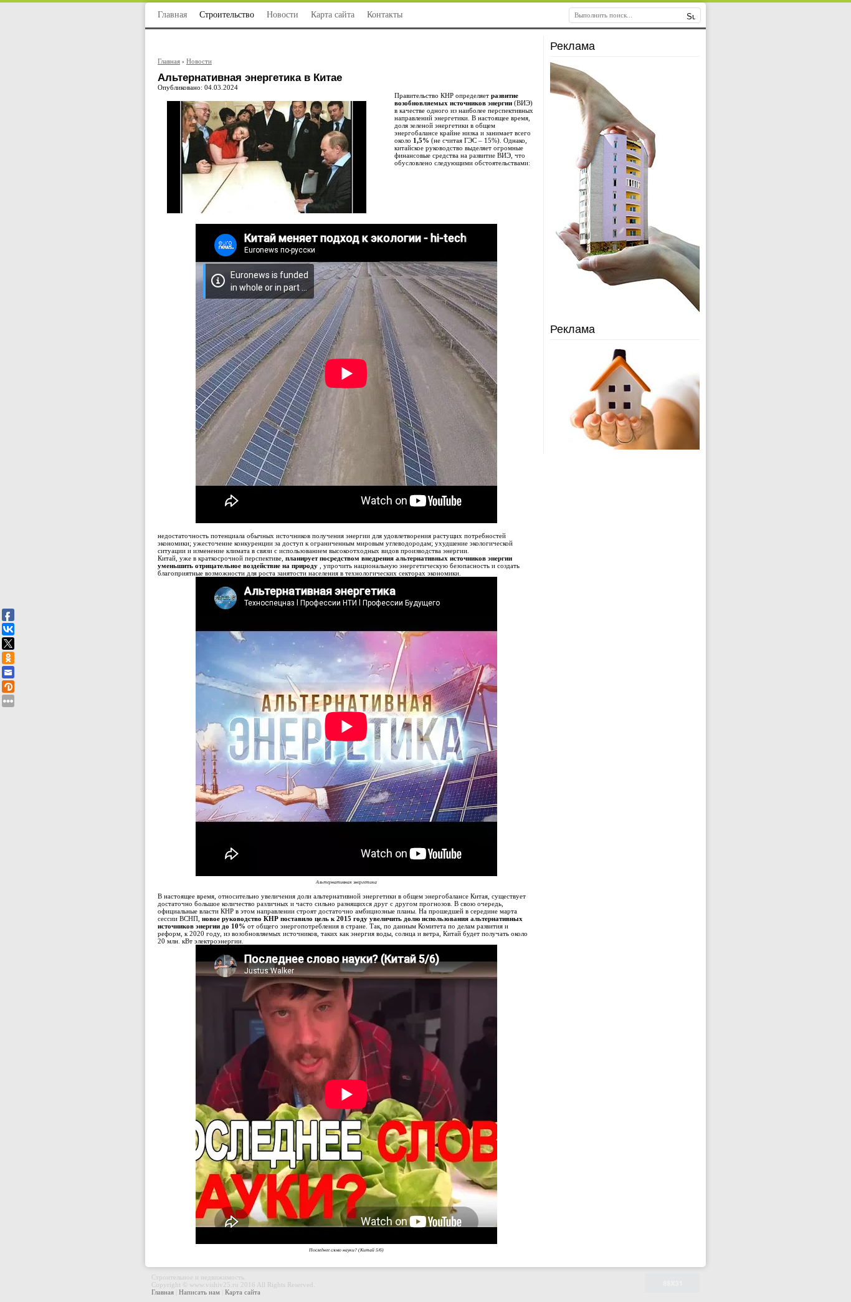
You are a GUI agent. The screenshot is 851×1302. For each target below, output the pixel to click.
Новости (282, 14)
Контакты (384, 14)
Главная (172, 14)
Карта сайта (332, 14)
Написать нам (200, 1292)
